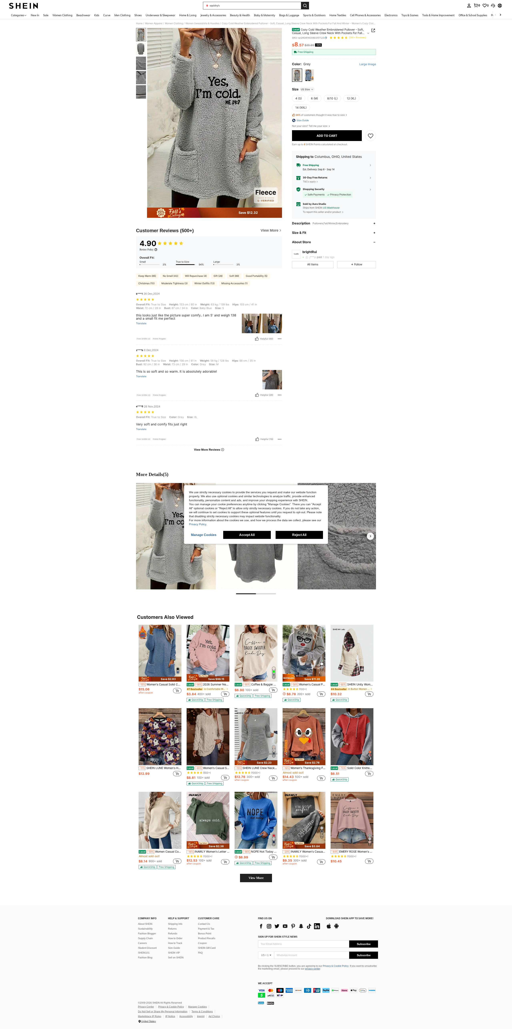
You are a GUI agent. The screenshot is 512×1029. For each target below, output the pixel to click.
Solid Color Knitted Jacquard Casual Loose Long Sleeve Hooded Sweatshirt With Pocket (352, 768)
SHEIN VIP (174, 952)
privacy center (312, 968)
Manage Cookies (197, 1006)
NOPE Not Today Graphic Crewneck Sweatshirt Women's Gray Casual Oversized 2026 (256, 851)
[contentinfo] (318, 993)
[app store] (329, 928)
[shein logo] (23, 5)
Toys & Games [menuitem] (409, 15)
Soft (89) (234, 275)
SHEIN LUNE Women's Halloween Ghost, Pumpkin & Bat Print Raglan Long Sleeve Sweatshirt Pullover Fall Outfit (160, 768)
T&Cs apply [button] (309, 181)
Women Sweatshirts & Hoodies (202, 23)
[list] (290, 926)
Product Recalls (206, 938)
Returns (172, 928)
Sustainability (145, 928)
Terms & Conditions (202, 1011)
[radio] (297, 75)
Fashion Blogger (147, 933)
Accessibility (186, 1016)
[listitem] (160, 663)
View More (256, 878)
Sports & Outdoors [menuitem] (314, 15)
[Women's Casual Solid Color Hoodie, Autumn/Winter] (208, 736)
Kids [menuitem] (96, 15)
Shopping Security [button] (313, 189)
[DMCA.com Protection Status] (270, 1003)
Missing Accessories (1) (234, 283)
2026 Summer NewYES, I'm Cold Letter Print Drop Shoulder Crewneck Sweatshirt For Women (208, 684)
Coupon (202, 943)
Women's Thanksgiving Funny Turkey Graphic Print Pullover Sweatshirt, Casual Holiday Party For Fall (304, 768)
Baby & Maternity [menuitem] (264, 15)
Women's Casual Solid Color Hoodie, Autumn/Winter (208, 768)
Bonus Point (204, 933)
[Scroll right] (500, 15)
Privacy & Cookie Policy (336, 966)
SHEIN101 (144, 952)
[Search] (305, 5)
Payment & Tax (206, 928)
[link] (476, 5)
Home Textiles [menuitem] (337, 15)
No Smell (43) (170, 275)
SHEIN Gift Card (207, 948)
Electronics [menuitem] (391, 15)
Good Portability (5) (256, 275)
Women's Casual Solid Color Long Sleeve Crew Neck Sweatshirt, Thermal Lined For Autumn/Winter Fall (160, 684)
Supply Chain (145, 938)
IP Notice (170, 1016)
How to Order (175, 938)
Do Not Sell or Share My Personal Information (162, 1011)
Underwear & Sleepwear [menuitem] (160, 15)
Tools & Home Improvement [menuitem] (438, 15)
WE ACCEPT (265, 983)
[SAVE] (370, 135)
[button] (493, 5)
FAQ (200, 952)
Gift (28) (218, 275)
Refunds (172, 933)
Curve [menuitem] (106, 15)
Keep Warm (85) (147, 275)
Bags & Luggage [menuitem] (289, 15)
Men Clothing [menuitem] (122, 15)
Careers (142, 943)
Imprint (200, 1016)
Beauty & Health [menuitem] (240, 15)
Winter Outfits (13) (204, 283)
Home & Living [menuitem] (187, 15)
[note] (160, 679)
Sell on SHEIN (176, 957)
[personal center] (469, 5)
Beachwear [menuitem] (83, 15)
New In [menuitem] (35, 15)
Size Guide (174, 948)
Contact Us (204, 924)
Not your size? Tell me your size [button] (310, 126)
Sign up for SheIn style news (277, 936)
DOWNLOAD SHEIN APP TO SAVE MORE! (349, 918)
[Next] (370, 536)
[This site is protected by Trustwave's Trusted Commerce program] (261, 1003)
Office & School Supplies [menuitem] (473, 15)
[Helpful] (256, 338)
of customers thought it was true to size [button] (320, 114)
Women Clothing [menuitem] (62, 15)
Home (139, 23)
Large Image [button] (367, 64)
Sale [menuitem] (45, 15)
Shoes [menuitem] (138, 15)
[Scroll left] (495, 15)
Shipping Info (175, 924)
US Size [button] (305, 89)
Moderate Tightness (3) (174, 283)
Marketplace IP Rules (149, 1016)
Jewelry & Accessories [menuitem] (213, 15)
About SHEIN (145, 924)
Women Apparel (153, 23)
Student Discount (147, 948)
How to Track (175, 943)
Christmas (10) (146, 283)
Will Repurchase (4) (196, 275)
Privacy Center (146, 1006)
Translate (141, 323)
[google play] (336, 928)
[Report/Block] (279, 338)
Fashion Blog (145, 957)
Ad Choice (214, 1016)
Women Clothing (174, 23)
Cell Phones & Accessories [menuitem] (365, 15)
